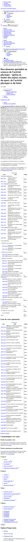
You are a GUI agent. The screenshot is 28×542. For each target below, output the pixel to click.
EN (14, 11)
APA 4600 (4, 302)
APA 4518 (3, 390)
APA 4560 (3, 410)
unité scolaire (11, 454)
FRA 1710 (3, 178)
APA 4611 (4, 303)
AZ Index (6, 3)
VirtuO (8, 17)
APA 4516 (3, 384)
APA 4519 (3, 393)
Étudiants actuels (7, 33)
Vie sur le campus (8, 29)
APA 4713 (3, 413)
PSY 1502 (4, 249)
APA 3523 (4, 279)
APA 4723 (3, 422)
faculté (9, 445)
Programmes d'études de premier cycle (13, 61)
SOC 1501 (4, 254)
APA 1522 (3, 189)
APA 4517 (3, 387)
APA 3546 (3, 360)
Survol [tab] (5, 102)
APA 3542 (4, 281)
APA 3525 (3, 348)
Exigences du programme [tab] (10, 103)
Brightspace (9, 16)
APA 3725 (3, 372)
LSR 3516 (4, 297)
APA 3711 (3, 366)
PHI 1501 (4, 260)
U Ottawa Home (7, 6)
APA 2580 (3, 216)
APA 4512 (4, 287)
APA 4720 (3, 419)
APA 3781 (3, 237)
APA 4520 (4, 292)
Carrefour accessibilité (9, 520)
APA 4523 (3, 401)
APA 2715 (3, 225)
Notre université (7, 32)
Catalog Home (7, 4)
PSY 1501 (4, 246)
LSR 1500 (3, 195)
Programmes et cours (8, 60)
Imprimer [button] (6, 531)
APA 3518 (3, 229)
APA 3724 (3, 369)
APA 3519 (3, 333)
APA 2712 (3, 222)
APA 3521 (3, 336)
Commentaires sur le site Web (11, 522)
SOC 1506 (4, 256)
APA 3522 (3, 339)
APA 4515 (4, 289)
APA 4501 (4, 284)
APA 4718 (3, 416)
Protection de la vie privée (10, 519)
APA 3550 (3, 363)
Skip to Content (7, 1)
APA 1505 (3, 186)
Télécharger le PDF (5, 99)
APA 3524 (3, 345)
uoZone (8, 14)
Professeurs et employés (9, 35)
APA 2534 (3, 209)
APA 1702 (3, 192)
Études (5, 28)
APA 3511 (3, 327)
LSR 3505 (4, 295)
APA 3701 (3, 233)
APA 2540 (3, 213)
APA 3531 (3, 354)
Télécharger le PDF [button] (8, 536)
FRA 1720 (3, 181)
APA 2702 (3, 219)
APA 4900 (3, 425)
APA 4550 (3, 407)
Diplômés (6, 36)
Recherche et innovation (9, 31)
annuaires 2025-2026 (7, 170)
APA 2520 (3, 205)
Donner (5, 37)
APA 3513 (3, 330)
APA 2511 (3, 202)
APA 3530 (3, 351)
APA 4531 (3, 404)
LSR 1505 (3, 198)
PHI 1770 (4, 263)
